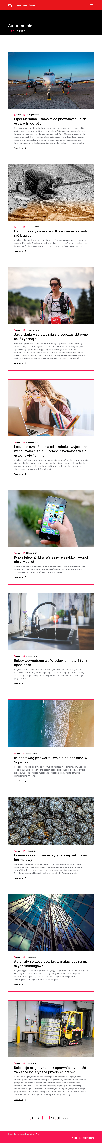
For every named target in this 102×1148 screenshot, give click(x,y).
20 (52, 1118)
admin (18, 115)
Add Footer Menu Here (83, 1138)
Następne (63, 1118)
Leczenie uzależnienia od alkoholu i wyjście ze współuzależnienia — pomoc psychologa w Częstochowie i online (50, 451)
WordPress (35, 1134)
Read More (18, 148)
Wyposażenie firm (21, 5)
